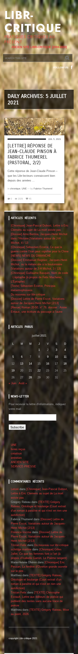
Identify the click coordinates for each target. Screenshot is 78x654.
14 (30, 363)
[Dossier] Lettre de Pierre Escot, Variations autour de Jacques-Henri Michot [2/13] (38, 523)
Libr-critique (33, 21)
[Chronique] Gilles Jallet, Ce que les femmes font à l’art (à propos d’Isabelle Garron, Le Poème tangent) (39, 554)
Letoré (15, 489)
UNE (24, 188)
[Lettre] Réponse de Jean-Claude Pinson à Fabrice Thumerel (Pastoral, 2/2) (32, 154)
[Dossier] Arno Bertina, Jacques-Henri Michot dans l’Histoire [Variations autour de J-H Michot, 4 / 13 (39, 238)
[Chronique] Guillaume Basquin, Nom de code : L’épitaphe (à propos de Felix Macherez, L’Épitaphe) (39, 277)
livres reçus (18, 449)
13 (21, 363)
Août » (23, 383)
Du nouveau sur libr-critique (28, 294)
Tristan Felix (18, 545)
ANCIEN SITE (20, 462)
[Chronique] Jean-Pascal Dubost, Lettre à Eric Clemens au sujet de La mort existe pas (39, 493)
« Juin (12, 383)
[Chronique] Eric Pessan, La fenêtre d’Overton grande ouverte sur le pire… (39, 567)
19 (13, 370)
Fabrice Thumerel (43, 188)
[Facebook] (72, 67)
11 (65, 356)
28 (30, 377)
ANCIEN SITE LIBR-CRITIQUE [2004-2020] (39, 47)
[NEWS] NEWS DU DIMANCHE (31, 255)
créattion (16, 453)
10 (56, 356)
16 (47, 363)
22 (39, 370)
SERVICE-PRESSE (23, 466)
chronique (15, 188)
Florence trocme (21, 532)
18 (65, 363)
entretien (16, 457)
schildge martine (21, 549)
